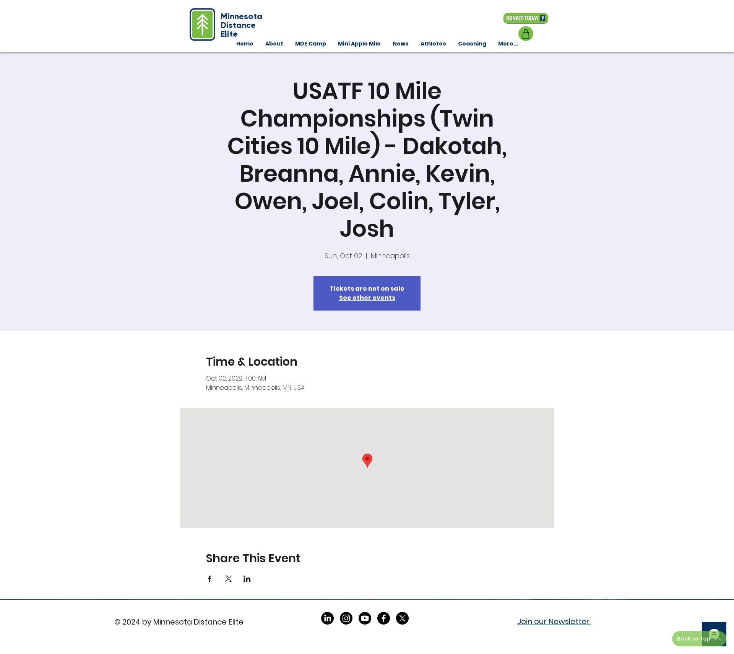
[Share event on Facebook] (209, 579)
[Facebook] (383, 618)
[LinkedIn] (327, 618)
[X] (402, 618)
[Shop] (525, 33)
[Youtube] (365, 618)
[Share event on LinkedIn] (247, 579)
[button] (472, 43)
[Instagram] (346, 618)
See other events (367, 297)
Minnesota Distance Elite (241, 25)
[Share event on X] (228, 579)
